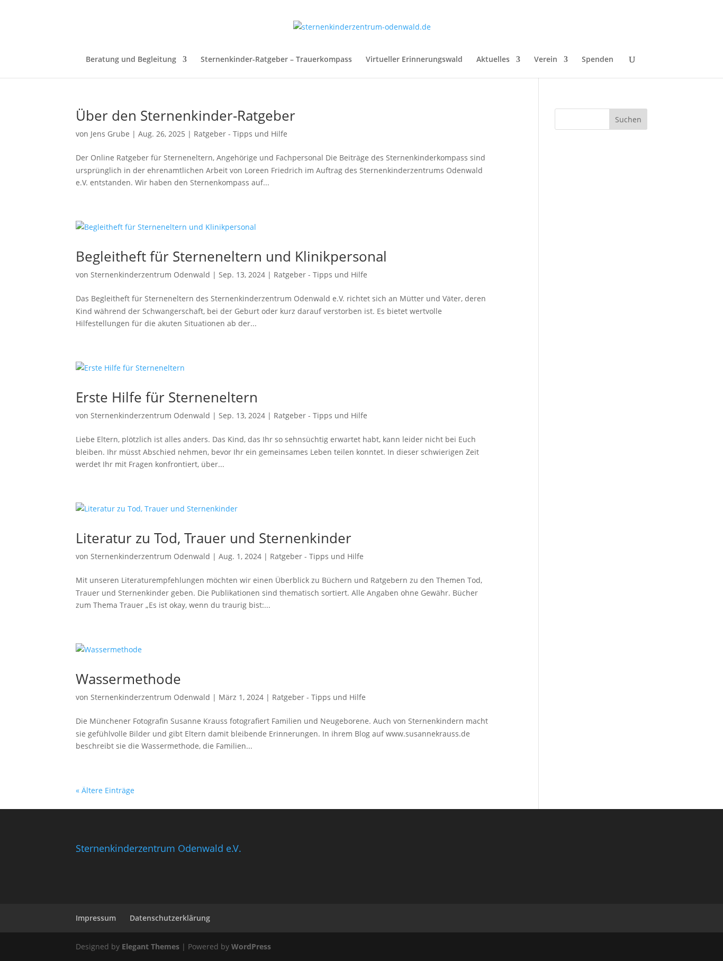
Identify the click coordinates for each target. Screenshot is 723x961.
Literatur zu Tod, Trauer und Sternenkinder (213, 537)
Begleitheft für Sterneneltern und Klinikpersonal (231, 256)
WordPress (251, 946)
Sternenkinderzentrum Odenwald (150, 275)
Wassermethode (128, 678)
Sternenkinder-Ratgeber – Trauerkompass (276, 60)
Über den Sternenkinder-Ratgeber (185, 115)
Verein (545, 60)
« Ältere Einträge (105, 790)
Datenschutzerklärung (170, 918)
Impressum (96, 918)
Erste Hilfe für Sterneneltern (167, 397)
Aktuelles (493, 60)
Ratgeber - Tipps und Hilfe (240, 134)
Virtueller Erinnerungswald (414, 60)
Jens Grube (110, 134)
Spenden (597, 60)
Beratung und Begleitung (131, 60)
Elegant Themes (150, 946)
